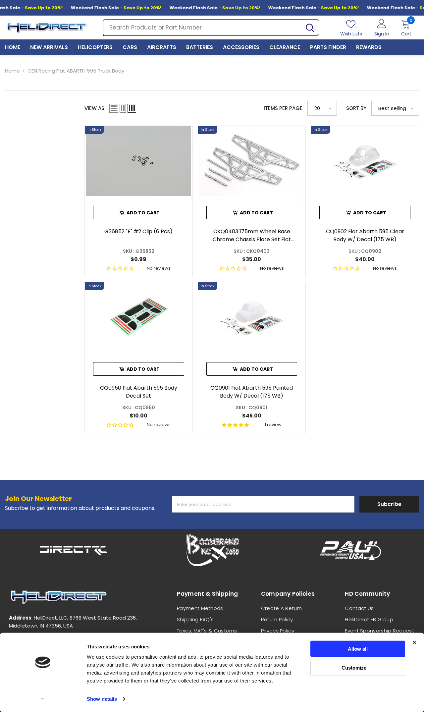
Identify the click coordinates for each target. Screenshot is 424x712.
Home (12, 70)
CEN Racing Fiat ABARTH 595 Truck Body (75, 70)
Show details (102, 699)
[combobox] (202, 27)
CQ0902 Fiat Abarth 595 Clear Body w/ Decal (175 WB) (365, 235)
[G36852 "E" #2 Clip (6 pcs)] (138, 161)
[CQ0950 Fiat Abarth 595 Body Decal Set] (138, 317)
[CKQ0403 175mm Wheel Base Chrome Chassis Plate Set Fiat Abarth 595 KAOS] (252, 161)
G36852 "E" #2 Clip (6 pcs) (138, 231)
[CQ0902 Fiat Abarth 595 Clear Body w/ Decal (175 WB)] (365, 161)
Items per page (283, 108)
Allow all (358, 649)
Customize (354, 667)
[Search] (211, 27)
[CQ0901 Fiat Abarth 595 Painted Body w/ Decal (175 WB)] (252, 317)
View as (94, 108)
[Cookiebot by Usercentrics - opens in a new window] (43, 699)
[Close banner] (414, 642)
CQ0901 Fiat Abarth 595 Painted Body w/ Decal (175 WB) (251, 392)
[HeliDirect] (74, 550)
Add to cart (143, 212)
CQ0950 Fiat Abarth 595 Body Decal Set (138, 392)
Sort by (356, 108)
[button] (113, 108)
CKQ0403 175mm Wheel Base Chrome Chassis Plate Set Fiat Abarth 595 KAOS (252, 236)
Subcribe (389, 504)
